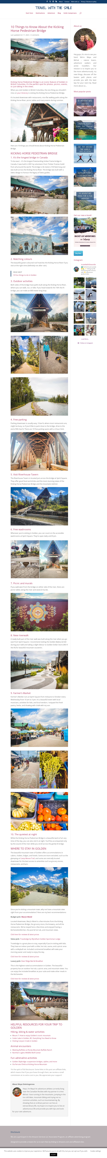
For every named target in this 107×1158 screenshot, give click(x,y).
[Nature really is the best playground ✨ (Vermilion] (91, 282)
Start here (29, 13)
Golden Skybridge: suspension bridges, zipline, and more (34, 1061)
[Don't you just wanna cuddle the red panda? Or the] (79, 282)
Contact (67, 2)
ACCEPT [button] (53, 1154)
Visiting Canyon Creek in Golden (24, 1041)
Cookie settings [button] (95, 1151)
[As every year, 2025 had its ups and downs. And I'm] (91, 306)
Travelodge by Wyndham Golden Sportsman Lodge (40, 939)
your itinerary (22, 93)
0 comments (35, 35)
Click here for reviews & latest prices (25, 934)
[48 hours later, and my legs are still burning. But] (91, 330)
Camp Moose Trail (27, 858)
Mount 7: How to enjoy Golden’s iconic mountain (31, 1035)
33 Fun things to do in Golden (24, 275)
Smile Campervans (70, 13)
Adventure (51, 13)
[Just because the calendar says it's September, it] (91, 318)
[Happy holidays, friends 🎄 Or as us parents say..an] (79, 318)
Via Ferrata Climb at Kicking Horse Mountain (29, 1064)
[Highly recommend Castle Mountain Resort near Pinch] (91, 294)
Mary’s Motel (26, 917)
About (61, 2)
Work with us (75, 2)
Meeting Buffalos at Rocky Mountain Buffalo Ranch (32, 1050)
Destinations (40, 13)
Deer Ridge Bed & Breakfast (32, 961)
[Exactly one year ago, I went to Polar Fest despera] (79, 294)
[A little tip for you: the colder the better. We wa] (79, 306)
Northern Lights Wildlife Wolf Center (26, 1053)
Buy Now (78, 253)
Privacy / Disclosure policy (88, 2)
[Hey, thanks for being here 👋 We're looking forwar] (79, 330)
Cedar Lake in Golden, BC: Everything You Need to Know (34, 1038)
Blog (59, 13)
